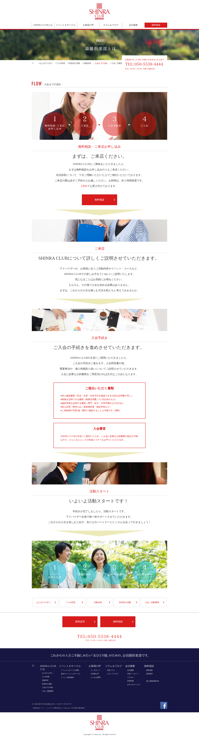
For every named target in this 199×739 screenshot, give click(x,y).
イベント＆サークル (65, 25)
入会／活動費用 (118, 63)
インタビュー (95, 670)
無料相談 (156, 25)
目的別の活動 (74, 63)
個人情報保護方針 (152, 681)
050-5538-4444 (79, 708)
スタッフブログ (112, 674)
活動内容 (87, 63)
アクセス (130, 677)
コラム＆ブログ (110, 25)
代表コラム (111, 670)
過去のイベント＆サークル (70, 674)
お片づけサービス (133, 685)
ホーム (35, 63)
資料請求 (80, 621)
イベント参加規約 (67, 677)
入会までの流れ (101, 63)
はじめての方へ (46, 63)
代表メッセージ (133, 674)
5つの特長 (61, 63)
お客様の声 (88, 25)
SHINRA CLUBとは (43, 25)
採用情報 (130, 681)
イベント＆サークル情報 (70, 670)
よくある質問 (95, 677)
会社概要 (133, 25)
